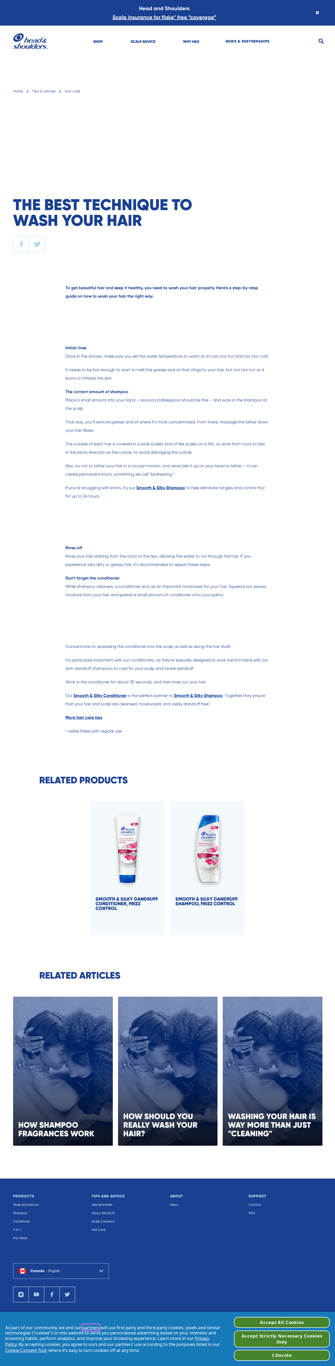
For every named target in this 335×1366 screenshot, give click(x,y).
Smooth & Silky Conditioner (100, 695)
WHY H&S (191, 41)
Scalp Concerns (103, 1221)
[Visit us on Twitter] (67, 1294)
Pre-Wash (20, 1238)
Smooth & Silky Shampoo (160, 487)
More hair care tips (83, 717)
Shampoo (20, 1213)
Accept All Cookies (282, 1322)
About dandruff (103, 1213)
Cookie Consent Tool (25, 1350)
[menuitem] (98, 41)
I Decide (282, 1355)
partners (91, 1327)
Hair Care (98, 1230)
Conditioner (21, 1221)
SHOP (98, 41)
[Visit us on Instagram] (21, 1294)
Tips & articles (43, 91)
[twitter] (37, 244)
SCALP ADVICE (143, 41)
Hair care (72, 91)
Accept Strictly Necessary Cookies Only (282, 1339)
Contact (255, 1205)
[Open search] (321, 41)
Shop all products (26, 1205)
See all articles (102, 1205)
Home (18, 91)
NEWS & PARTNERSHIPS (248, 41)
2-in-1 (17, 1230)
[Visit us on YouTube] (36, 1294)
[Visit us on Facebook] (51, 1294)
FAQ (252, 1213)
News (174, 1205)
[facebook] (21, 244)
